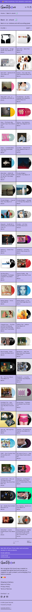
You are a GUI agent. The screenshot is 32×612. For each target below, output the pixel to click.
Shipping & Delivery (7, 582)
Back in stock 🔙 (12, 13)
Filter (3, 28)
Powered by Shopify (6, 604)
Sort (28, 28)
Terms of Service (6, 589)
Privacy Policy (5, 586)
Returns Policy (5, 584)
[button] (28, 7)
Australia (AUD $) (5, 608)
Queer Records (9, 602)
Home (3, 13)
